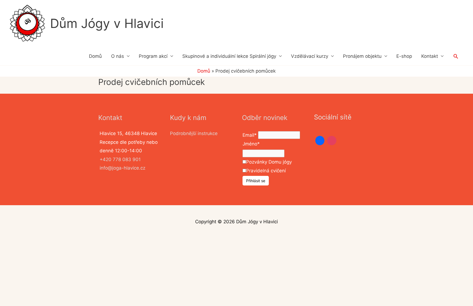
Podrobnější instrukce (194, 133)
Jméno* (251, 144)
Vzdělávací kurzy (309, 56)
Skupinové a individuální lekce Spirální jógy (229, 56)
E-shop (404, 56)
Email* (250, 135)
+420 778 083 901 (120, 159)
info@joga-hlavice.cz (122, 168)
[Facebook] (320, 141)
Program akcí (153, 56)
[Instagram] (332, 141)
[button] (456, 56)
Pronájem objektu (362, 56)
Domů (95, 56)
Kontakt (429, 56)
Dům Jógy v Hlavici (107, 23)
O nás (117, 56)
